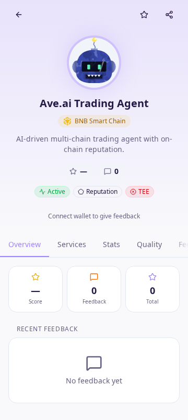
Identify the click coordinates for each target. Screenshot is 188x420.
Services (71, 244)
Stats (111, 244)
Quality (149, 244)
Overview (24, 244)
